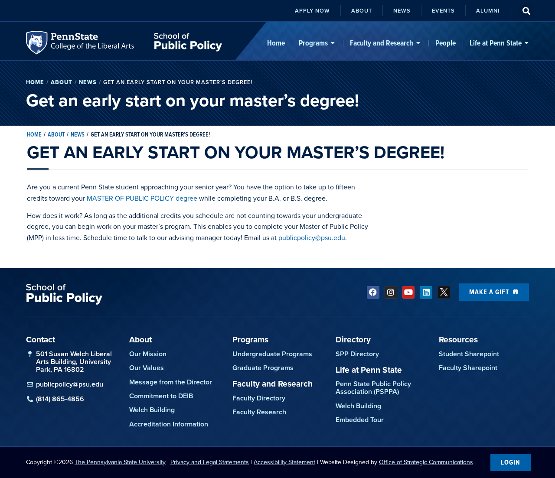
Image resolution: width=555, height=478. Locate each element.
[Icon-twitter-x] (443, 292)
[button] (526, 10)
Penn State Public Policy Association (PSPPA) (373, 388)
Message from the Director (170, 382)
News (88, 82)
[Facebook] (373, 292)
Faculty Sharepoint (468, 368)
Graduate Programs (263, 368)
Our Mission (147, 354)
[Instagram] (391, 292)
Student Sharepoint (469, 354)
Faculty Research (259, 412)
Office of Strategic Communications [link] (426, 462)
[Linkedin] (426, 292)
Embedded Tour (360, 420)
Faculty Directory (258, 398)
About (61, 82)
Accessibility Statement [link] (284, 462)
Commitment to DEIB (161, 396)
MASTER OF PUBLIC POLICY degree (142, 198)
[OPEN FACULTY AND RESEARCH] (418, 43)
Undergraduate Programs (272, 354)
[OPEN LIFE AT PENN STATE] (527, 43)
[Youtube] (408, 292)
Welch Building (152, 410)
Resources (458, 339)
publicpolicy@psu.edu (311, 238)
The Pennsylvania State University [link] (120, 462)
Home (35, 82)
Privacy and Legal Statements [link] (209, 462)
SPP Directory (357, 354)
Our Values (146, 368)
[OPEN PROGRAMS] (333, 43)
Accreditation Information (168, 424)
